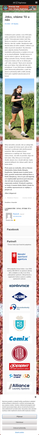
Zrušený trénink (27, 198)
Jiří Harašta (14, 24)
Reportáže (14, 202)
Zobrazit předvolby (19, 428)
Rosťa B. (16, 214)
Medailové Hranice (12, 198)
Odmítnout (19, 422)
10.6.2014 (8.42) (17, 216)
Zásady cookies (19, 432)
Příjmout (19, 416)
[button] (35, 397)
